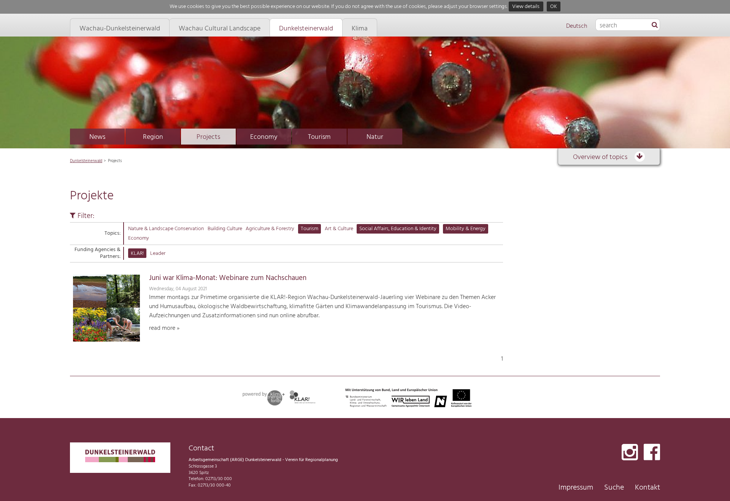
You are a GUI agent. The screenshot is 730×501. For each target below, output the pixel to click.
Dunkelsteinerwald (86, 160)
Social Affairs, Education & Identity (397, 228)
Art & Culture (339, 228)
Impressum (576, 488)
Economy (264, 137)
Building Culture (225, 228)
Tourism (319, 137)
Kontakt (647, 488)
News (97, 137)
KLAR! (137, 253)
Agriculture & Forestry (270, 228)
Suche (614, 488)
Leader (157, 253)
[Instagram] (630, 452)
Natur (375, 137)
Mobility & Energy (466, 228)
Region (153, 137)
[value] (655, 25)
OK (553, 6)
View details (526, 6)
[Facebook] (652, 452)
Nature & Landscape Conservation (166, 228)
